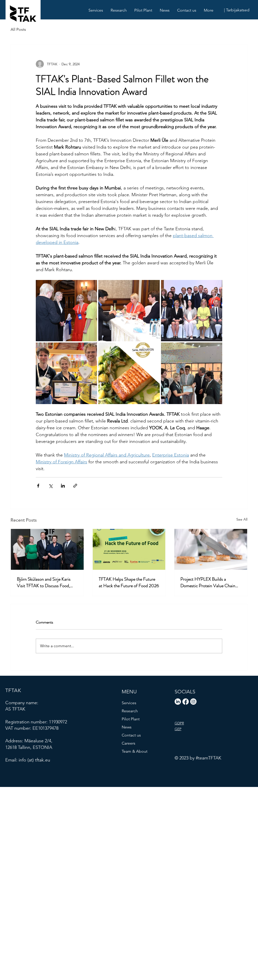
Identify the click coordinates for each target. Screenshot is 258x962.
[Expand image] (66, 310)
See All (241, 519)
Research (130, 711)
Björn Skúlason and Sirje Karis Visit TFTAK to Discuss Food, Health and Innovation (44, 582)
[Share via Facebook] (38, 485)
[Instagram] (193, 701)
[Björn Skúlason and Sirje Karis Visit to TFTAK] (47, 549)
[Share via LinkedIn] (62, 485)
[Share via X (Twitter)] (50, 485)
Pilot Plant (131, 719)
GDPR (179, 723)
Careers (128, 743)
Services (129, 702)
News (127, 727)
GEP (178, 729)
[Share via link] (75, 485)
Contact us (131, 735)
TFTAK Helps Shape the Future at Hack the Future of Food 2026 (129, 582)
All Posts (18, 29)
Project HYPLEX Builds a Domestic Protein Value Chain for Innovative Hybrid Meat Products (207, 582)
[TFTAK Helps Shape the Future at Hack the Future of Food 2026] (129, 549)
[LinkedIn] (178, 701)
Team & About (134, 751)
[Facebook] (185, 701)
